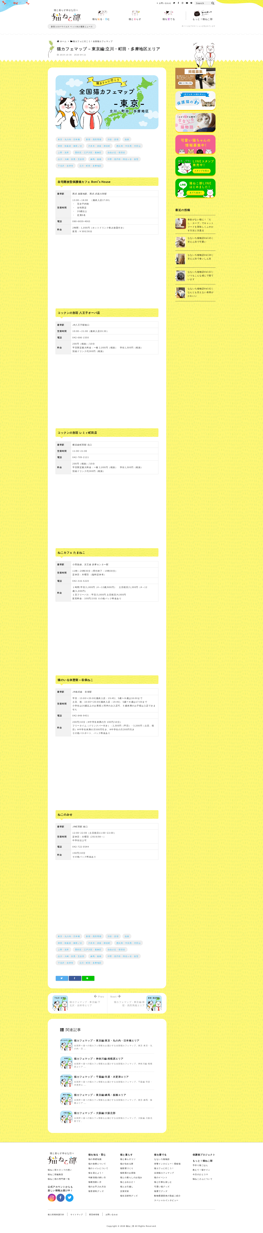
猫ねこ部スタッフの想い (60, 1169)
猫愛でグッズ (160, 1191)
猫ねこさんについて (203, 1178)
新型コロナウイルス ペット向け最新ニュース (72, 26)
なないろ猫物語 (162, 1159)
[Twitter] (174, 3)
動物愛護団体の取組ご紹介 (167, 1195)
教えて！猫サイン (201, 1169)
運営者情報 (94, 1214)
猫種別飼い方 (95, 1181)
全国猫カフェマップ (164, 1172)
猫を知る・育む (97, 1154)
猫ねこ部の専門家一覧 (59, 1178)
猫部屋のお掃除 (128, 1172)
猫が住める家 (126, 1163)
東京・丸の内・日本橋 (69, 139)
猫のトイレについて (98, 1168)
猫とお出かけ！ (128, 1181)
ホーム (63, 41)
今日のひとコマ (200, 1174)
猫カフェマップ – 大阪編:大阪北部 (95, 1113)
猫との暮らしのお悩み (131, 1177)
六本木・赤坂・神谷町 (99, 145)
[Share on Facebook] (75, 978)
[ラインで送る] (88, 978)
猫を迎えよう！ (96, 1172)
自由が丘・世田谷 (116, 152)
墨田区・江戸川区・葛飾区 (88, 152)
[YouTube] (187, 3)
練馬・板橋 (96, 159)
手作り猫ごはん (200, 1165)
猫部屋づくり (126, 1168)
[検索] (213, 3)
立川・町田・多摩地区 (90, 165)
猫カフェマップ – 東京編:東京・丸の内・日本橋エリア (107, 1040)
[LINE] (191, 3)
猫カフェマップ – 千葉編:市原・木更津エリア (101, 1076)
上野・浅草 (63, 152)
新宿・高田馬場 (94, 139)
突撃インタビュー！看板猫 (167, 1163)
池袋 (127, 139)
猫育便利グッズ (96, 1191)
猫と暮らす (126, 1154)
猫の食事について (97, 1163)
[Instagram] (183, 3)
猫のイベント (160, 1177)
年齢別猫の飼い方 (97, 1177)
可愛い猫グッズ (162, 1186)
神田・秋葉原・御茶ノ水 (70, 145)
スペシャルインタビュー (166, 1200)
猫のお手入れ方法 (97, 1186)
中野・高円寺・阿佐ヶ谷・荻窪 (123, 159)
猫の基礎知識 (95, 1159)
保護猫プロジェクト (204, 1154)
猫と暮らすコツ (128, 1159)
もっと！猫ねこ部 (203, 1160)
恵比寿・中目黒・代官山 (128, 145)
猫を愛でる (160, 1154)
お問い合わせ (165, 3)
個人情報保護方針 (56, 1214)
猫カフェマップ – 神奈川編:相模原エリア (99, 1058)
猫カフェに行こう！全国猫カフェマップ (93, 41)
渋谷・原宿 (113, 139)
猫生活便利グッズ (129, 1195)
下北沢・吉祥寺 (65, 165)
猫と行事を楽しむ (163, 1181)
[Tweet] (62, 978)
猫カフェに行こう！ (164, 1168)
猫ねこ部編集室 (55, 1174)
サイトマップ (76, 1214)
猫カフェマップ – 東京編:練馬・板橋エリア (100, 1095)
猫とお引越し (126, 1186)
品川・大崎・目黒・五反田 (71, 159)
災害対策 (124, 1191)
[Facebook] (178, 3)
